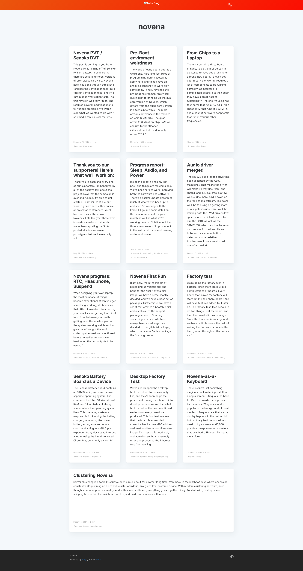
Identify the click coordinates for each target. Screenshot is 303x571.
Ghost (98, 559)
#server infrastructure (92, 526)
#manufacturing (203, 357)
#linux (133, 257)
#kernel (164, 253)
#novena (78, 146)
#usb (198, 456)
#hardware (87, 146)
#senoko (78, 456)
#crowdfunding (89, 257)
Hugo (84, 559)
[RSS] (230, 5)
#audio (157, 253)
